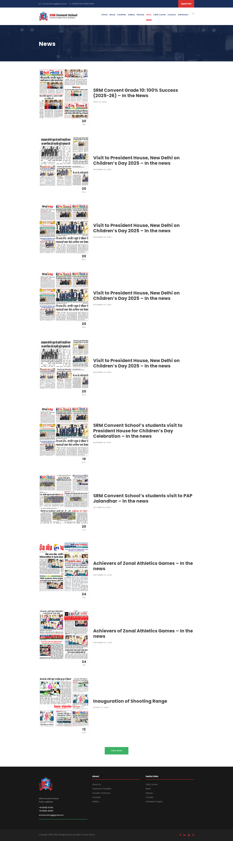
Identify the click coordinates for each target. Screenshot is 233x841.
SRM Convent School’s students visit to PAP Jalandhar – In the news (142, 498)
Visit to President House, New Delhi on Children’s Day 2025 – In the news (136, 160)
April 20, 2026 (100, 102)
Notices (140, 14)
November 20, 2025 (102, 169)
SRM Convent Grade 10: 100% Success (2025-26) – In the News (135, 93)
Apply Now (186, 3)
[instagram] (193, 835)
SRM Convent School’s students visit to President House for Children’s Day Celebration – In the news (138, 430)
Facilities (121, 14)
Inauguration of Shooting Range (130, 701)
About (112, 14)
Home (104, 14)
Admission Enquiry (154, 801)
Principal (96, 797)
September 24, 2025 (102, 575)
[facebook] (180, 835)
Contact (172, 14)
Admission (183, 14)
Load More (116, 751)
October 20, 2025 (101, 507)
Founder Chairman (101, 793)
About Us (96, 784)
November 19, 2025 (102, 442)
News (148, 14)
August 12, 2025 (101, 707)
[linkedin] (184, 835)
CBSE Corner (159, 14)
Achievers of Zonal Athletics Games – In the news (143, 566)
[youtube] (189, 835)
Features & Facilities (101, 788)
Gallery (131, 14)
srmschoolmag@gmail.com (51, 815)
